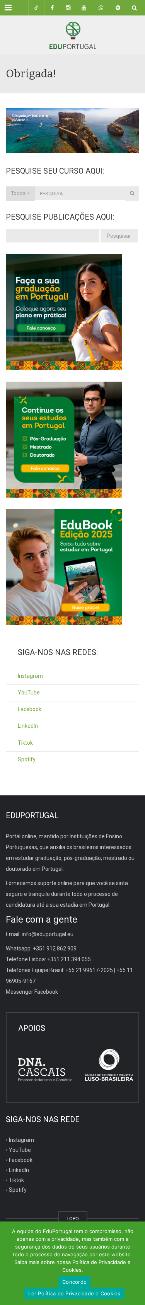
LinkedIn (28, 726)
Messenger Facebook (32, 992)
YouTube (29, 692)
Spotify (27, 759)
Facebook (29, 709)
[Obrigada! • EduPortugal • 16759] (72, 34)
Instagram (30, 676)
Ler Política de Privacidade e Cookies (74, 1293)
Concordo (74, 1282)
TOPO (73, 1218)
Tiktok (25, 743)
